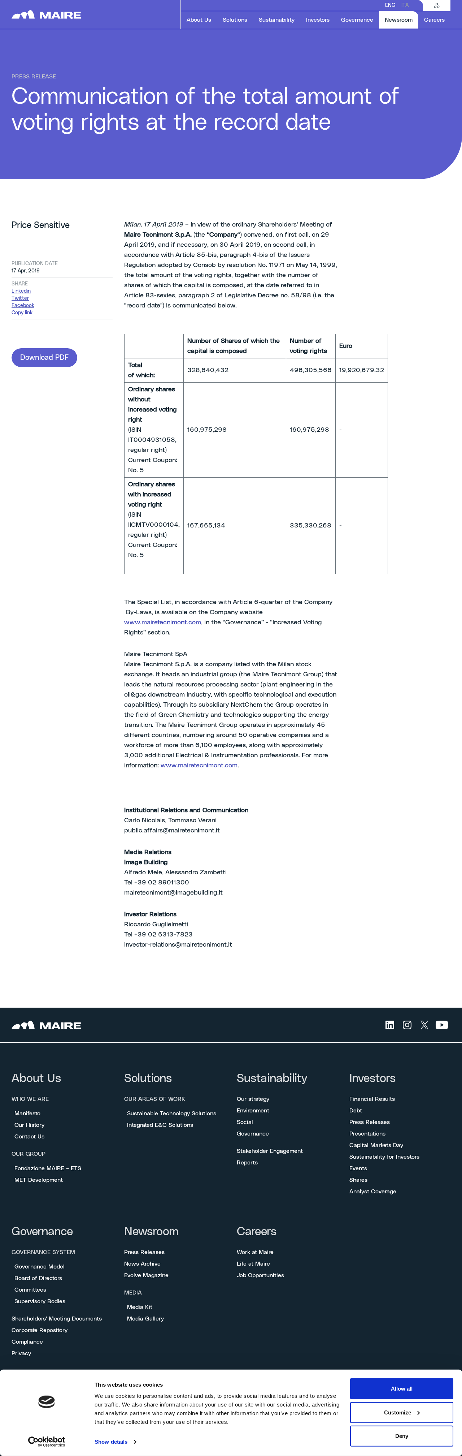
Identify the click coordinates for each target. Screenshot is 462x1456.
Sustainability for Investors (384, 1157)
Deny (401, 1436)
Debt (355, 1110)
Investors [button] (318, 20)
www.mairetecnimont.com (162, 622)
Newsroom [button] (401, 20)
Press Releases (369, 1122)
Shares (358, 1180)
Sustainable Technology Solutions (171, 1113)
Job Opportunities (260, 1275)
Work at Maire (255, 1252)
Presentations (367, 1134)
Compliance (27, 1342)
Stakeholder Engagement (270, 1151)
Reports (247, 1163)
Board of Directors (38, 1278)
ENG (390, 5)
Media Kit (139, 1307)
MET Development (38, 1180)
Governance (253, 1134)
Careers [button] (434, 20)
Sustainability (272, 1079)
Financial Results (372, 1099)
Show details (111, 1442)
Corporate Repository (39, 1330)
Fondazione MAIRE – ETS (47, 1168)
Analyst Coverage (372, 1191)
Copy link (22, 312)
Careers (256, 1232)
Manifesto (27, 1113)
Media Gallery (145, 1319)
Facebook (23, 305)
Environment (253, 1110)
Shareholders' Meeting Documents (57, 1319)
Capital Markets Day (376, 1145)
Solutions (148, 1079)
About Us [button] (199, 20)
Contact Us (29, 1137)
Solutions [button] (235, 20)
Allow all (402, 1389)
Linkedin (21, 291)
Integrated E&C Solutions (160, 1125)
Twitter (20, 298)
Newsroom (151, 1232)
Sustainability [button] (277, 20)
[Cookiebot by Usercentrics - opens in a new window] (46, 1441)
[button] (44, 357)
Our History (29, 1125)
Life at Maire (253, 1264)
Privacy (21, 1353)
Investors (372, 1079)
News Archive (142, 1264)
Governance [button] (357, 20)
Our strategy (253, 1099)
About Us (36, 1079)
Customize (397, 1412)
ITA (405, 5)
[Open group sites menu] (436, 5)
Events (358, 1168)
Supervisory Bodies (39, 1301)
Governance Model (39, 1267)
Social (245, 1122)
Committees (30, 1290)
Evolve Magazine (146, 1275)
